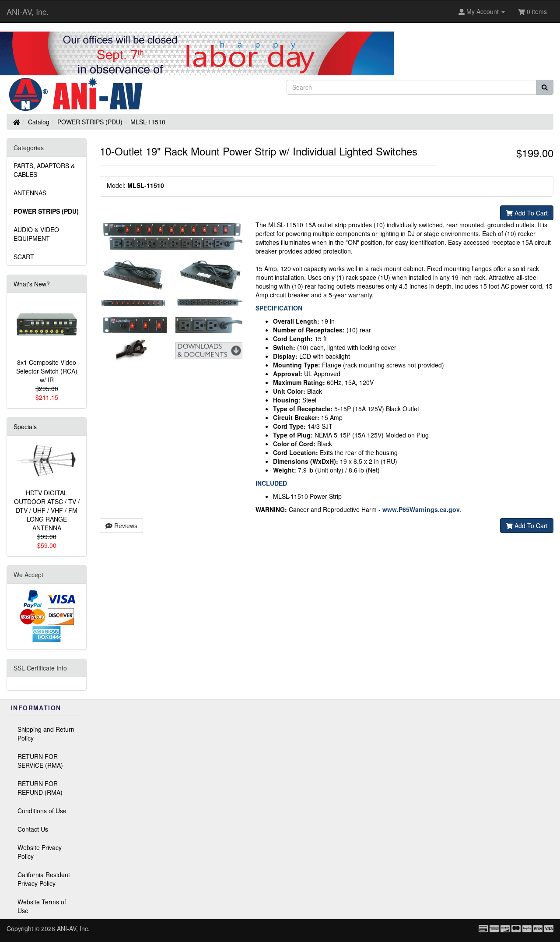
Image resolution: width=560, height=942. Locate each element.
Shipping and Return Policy (46, 733)
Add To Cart (530, 212)
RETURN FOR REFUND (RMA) (40, 788)
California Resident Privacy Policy (44, 879)
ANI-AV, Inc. (28, 11)
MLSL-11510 (147, 121)
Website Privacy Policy (40, 852)
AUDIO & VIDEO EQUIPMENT (36, 234)
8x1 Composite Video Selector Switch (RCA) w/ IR (46, 371)
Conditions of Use (42, 810)
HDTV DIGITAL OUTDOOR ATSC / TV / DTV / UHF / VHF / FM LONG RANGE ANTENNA (47, 510)
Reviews (124, 525)
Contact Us (33, 829)
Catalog (38, 121)
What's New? (32, 283)
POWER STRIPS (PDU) (89, 121)
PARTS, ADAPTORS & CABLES (44, 170)
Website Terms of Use (42, 906)
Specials (25, 426)
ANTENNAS (30, 192)
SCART (24, 256)
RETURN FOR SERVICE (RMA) (40, 760)
